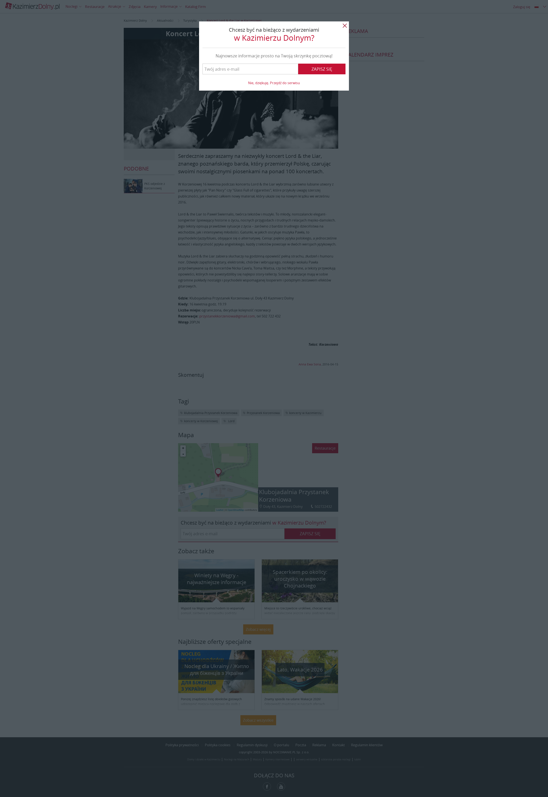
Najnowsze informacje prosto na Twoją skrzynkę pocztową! (274, 55)
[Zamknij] (344, 25)
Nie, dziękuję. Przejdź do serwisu (274, 83)
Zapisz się (321, 69)
